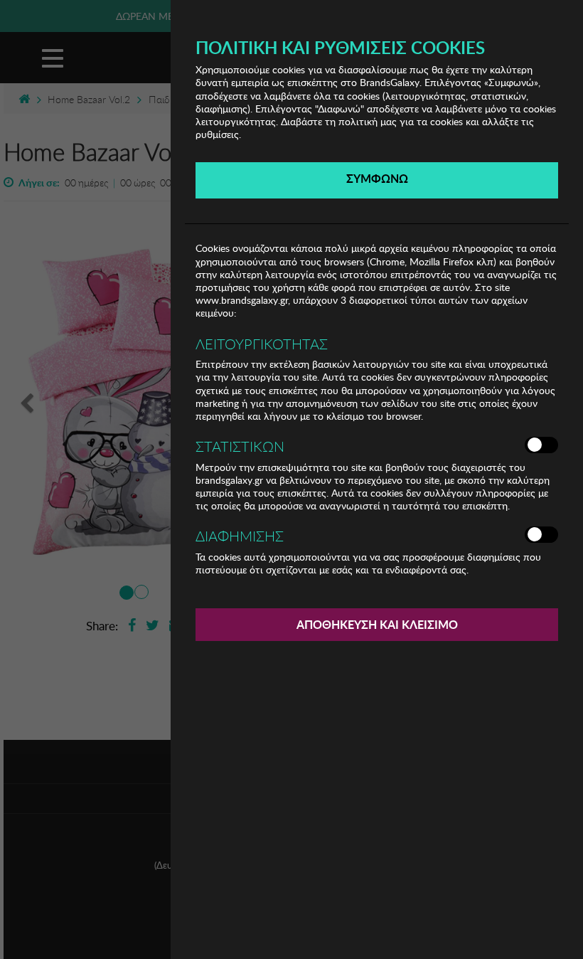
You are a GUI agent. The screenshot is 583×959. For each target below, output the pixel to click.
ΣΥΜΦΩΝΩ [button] (377, 178)
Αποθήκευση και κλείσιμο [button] (377, 624)
